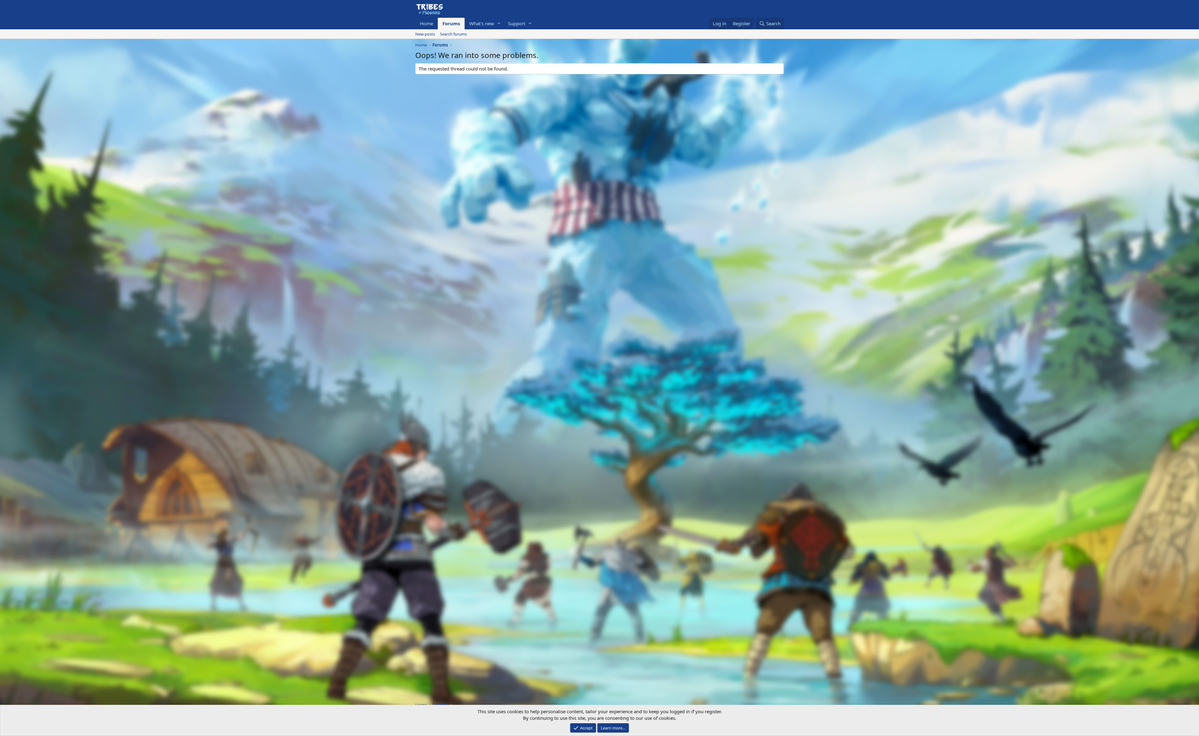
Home (426, 23)
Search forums (453, 34)
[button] (499, 23)
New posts (425, 34)
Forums (451, 23)
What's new (481, 23)
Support (516, 23)
